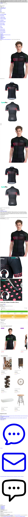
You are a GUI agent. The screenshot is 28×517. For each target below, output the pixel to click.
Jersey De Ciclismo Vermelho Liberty (6, 39)
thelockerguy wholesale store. (7, 516)
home (1, 39)
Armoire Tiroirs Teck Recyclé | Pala (4, 370)
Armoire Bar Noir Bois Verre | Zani (18, 370)
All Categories (4, 418)
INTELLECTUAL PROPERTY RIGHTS (20, 516)
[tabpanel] (14, 260)
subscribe (2, 511)
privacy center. (11, 515)
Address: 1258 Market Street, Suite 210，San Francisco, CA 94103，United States (14, 476)
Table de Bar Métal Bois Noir (17, 407)
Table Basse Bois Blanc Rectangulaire (4, 407)
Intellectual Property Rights (6, 416)
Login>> (3, 352)
